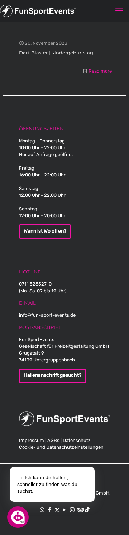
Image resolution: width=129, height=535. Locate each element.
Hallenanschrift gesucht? (52, 375)
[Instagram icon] (72, 510)
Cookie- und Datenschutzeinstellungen (61, 447)
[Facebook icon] (49, 510)
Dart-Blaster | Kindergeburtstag (56, 52)
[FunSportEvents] (64, 11)
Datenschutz (77, 440)
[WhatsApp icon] (42, 510)
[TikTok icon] (87, 510)
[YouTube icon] (64, 510)
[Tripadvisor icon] (79, 510)
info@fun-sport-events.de (47, 315)
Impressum (31, 440)
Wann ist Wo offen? (45, 231)
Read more (100, 71)
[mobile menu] (119, 11)
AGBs (53, 440)
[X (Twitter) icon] (57, 510)
